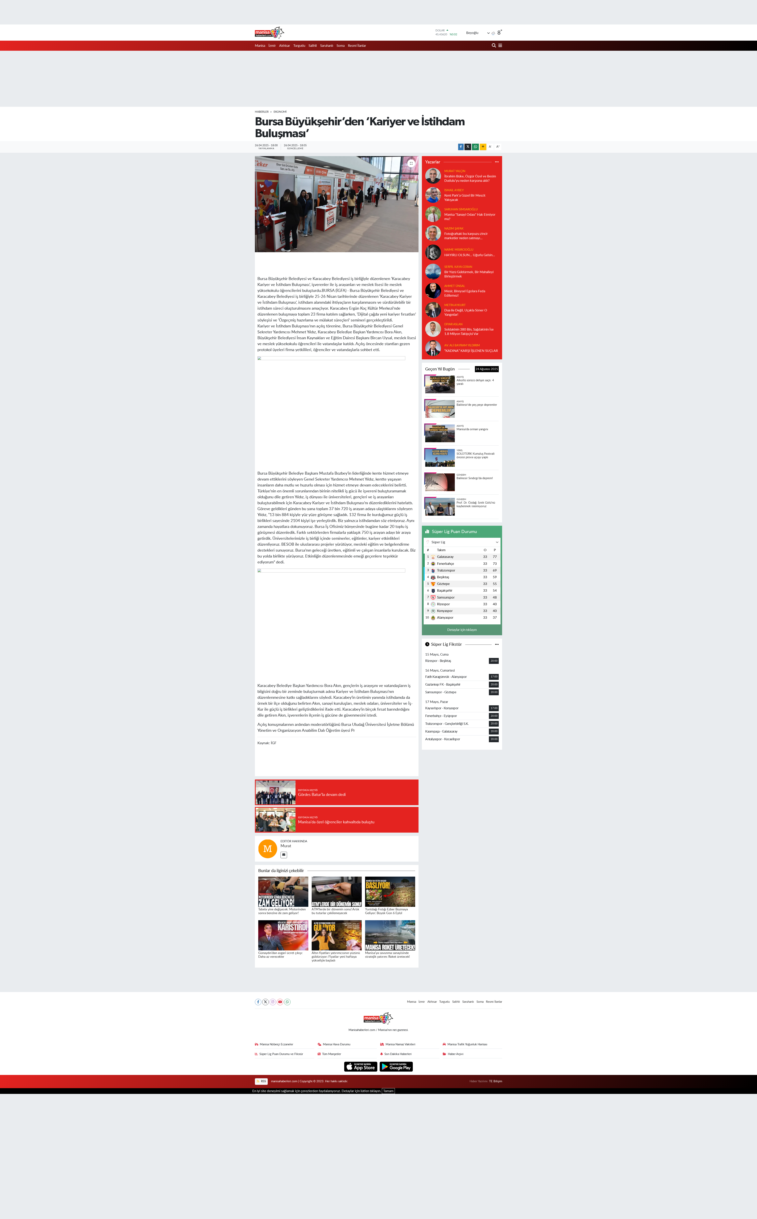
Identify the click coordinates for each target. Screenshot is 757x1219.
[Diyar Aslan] (433, 329)
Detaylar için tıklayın (462, 630)
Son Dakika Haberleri (398, 1054)
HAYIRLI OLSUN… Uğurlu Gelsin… (469, 255)
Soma (341, 45)
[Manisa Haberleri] (269, 32)
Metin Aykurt (455, 305)
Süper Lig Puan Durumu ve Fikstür (281, 1054)
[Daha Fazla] (483, 147)
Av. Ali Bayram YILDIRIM (462, 345)
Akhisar (284, 45)
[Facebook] (258, 1002)
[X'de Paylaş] (467, 147)
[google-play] (396, 1066)
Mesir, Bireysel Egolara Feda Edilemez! (464, 293)
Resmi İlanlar (357, 45)
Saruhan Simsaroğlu (461, 209)
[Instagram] (272, 1002)
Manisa (260, 45)
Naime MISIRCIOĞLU (458, 249)
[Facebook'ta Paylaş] (461, 147)
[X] (265, 1002)
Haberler (262, 112)
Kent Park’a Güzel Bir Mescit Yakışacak (464, 197)
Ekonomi (280, 112)
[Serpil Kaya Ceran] (433, 271)
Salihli (313, 45)
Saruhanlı (326, 45)
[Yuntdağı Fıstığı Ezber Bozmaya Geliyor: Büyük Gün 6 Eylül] (390, 891)
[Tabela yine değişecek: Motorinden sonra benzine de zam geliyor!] (283, 891)
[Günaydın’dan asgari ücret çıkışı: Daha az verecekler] (283, 935)
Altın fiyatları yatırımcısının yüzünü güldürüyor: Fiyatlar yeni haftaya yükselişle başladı (336, 956)
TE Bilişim (495, 1081)
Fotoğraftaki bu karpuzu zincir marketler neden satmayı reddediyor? (466, 236)
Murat (286, 846)
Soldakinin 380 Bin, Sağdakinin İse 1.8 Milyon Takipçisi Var (469, 331)
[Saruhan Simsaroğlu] (433, 214)
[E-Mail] (284, 855)
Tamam (388, 1091)
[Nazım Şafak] (433, 233)
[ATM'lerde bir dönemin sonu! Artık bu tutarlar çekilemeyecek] (337, 891)
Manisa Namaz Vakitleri (400, 1044)
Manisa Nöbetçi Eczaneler (276, 1044)
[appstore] (361, 1066)
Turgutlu (299, 45)
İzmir (272, 45)
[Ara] (494, 45)
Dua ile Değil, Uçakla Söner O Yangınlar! (465, 312)
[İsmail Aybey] (433, 195)
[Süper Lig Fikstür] (497, 644)
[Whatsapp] (287, 1002)
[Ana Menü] (499, 45)
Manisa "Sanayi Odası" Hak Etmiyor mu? (469, 216)
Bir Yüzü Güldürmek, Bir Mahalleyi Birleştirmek (469, 274)
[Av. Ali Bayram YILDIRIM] (433, 348)
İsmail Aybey (454, 190)
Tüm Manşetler (331, 1054)
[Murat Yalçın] (433, 175)
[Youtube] (280, 1002)
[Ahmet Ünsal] (433, 290)
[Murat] (267, 848)
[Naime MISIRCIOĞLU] (433, 252)
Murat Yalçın (454, 171)
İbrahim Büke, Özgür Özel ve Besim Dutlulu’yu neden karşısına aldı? (470, 178)
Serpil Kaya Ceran (458, 266)
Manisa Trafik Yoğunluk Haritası (467, 1044)
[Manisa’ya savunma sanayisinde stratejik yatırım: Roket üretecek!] (390, 935)
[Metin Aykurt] (433, 309)
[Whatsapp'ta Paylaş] (475, 147)
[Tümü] (497, 162)
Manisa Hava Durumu (336, 1044)
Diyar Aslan (453, 324)
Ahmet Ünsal (454, 286)
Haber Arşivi (455, 1054)
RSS (263, 1081)
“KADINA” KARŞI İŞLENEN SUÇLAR (471, 350)
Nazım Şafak (453, 228)
